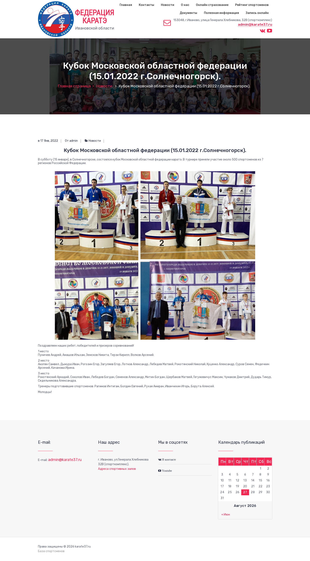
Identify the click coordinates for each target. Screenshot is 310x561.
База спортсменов (51, 551)
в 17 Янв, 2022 (48, 141)
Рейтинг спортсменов (252, 5)
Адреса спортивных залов (117, 469)
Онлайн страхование (212, 5)
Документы (188, 13)
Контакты (146, 5)
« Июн (225, 514)
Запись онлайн (257, 13)
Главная (126, 5)
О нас (185, 5)
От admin (71, 141)
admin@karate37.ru (255, 24)
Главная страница (74, 86)
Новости (167, 5)
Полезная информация (221, 13)
